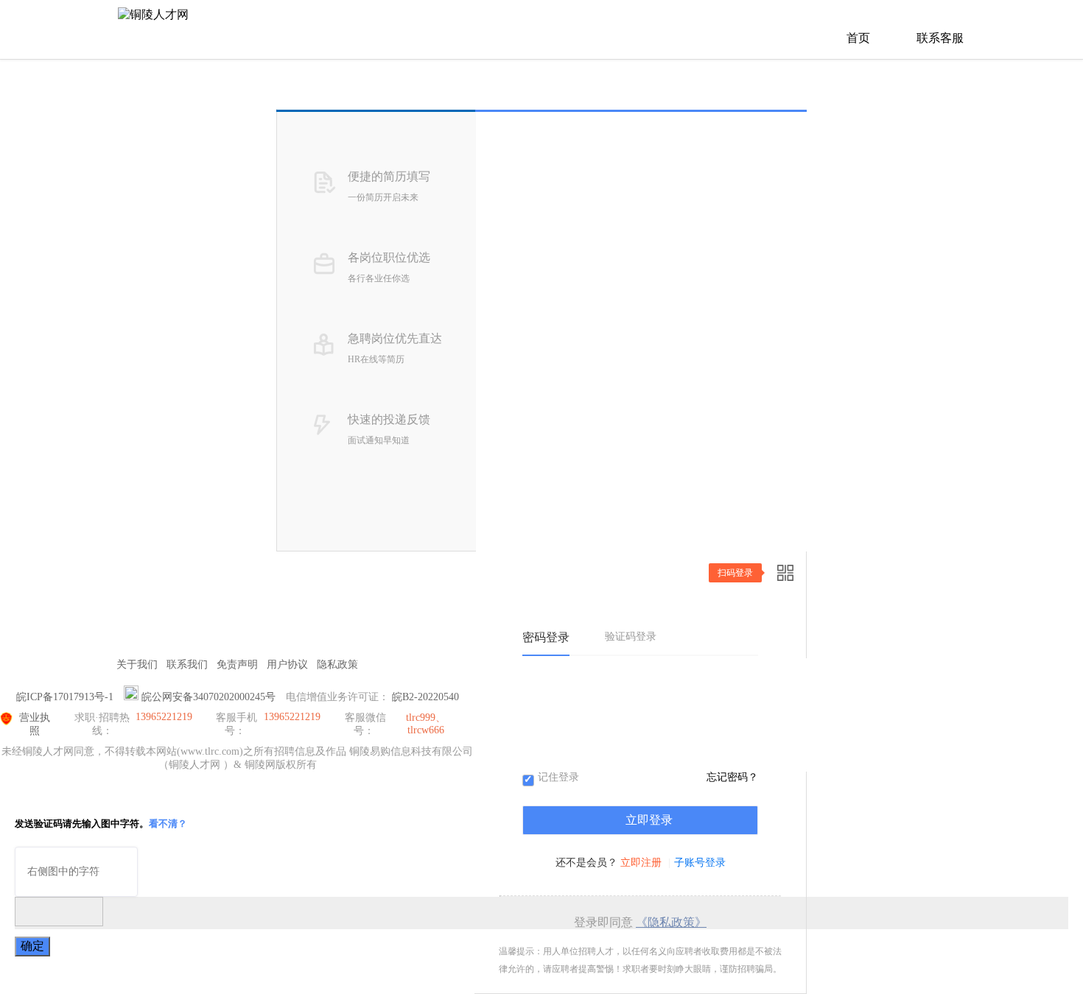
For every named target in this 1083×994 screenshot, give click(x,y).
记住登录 (558, 777)
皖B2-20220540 (425, 696)
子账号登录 (700, 862)
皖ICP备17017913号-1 (64, 696)
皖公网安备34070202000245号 (208, 696)
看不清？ (168, 823)
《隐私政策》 (671, 922)
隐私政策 (337, 664)
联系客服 (940, 38)
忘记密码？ (732, 777)
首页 (858, 38)
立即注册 (641, 862)
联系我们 (187, 664)
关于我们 (137, 664)
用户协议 (287, 664)
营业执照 (34, 724)
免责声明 (237, 664)
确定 (32, 946)
